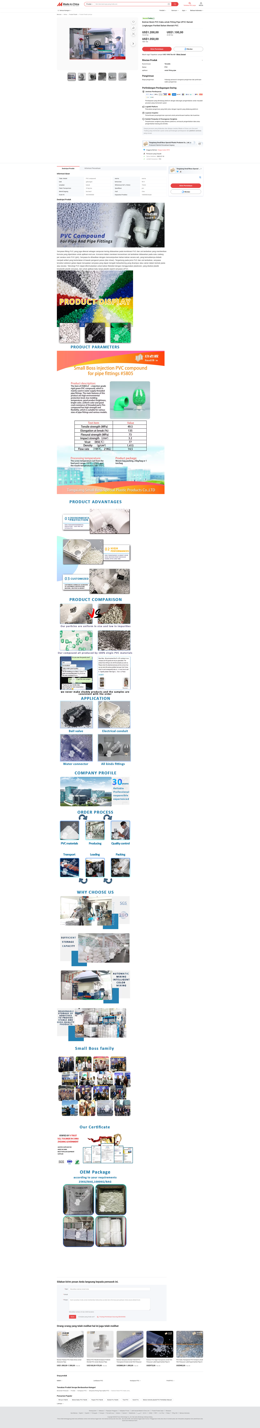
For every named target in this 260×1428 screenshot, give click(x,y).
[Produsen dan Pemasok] (68, 4)
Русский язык (110, 1413)
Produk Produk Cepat (158, 1410)
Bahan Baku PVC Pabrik (79, 1400)
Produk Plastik (73, 14)
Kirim (72, 1317)
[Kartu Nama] (200, 177)
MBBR (59, 1381)
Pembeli (161, 10)
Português (94, 1413)
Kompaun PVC (134, 1381)
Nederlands (132, 1413)
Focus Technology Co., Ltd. (124, 1417)
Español (87, 1413)
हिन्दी (155, 1413)
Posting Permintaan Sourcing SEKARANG (111, 1317)
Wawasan (168, 1410)
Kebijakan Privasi (124, 1410)
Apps (183, 10)
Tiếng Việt (175, 1413)
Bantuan (174, 10)
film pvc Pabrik (63, 1400)
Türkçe (168, 1413)
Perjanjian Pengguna (112, 1410)
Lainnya (59, 1403)
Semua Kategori (65, 10)
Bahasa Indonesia (185, 1413)
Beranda (59, 14)
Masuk (201, 5)
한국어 (145, 1413)
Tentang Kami (93, 1410)
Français (101, 1413)
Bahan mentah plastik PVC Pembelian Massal (157, 1400)
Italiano (118, 1413)
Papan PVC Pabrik (97, 1400)
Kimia (65, 14)
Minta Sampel (181, 54)
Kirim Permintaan (157, 49)
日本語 (150, 1413)
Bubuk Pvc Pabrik (112, 1400)
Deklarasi (101, 1410)
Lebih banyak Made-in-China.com (140, 1410)
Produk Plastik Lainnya (85, 14)
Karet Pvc (136, 1400)
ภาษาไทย (161, 1413)
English (81, 1413)
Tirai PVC (125, 1400)
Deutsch (124, 1413)
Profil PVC (170, 1381)
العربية (139, 1413)
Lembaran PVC (98, 1381)
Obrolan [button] (190, 49)
